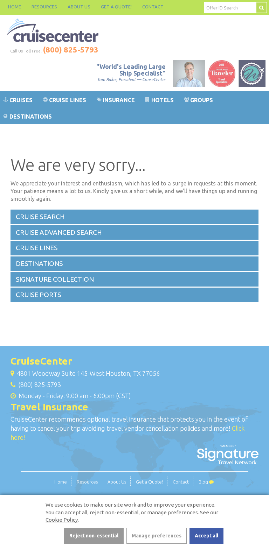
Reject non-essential (93, 535)
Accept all (206, 535)
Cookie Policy (62, 520)
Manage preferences (156, 535)
